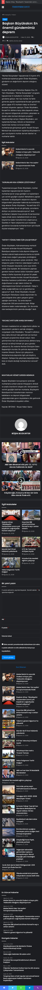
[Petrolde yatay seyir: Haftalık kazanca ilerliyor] (8, 789)
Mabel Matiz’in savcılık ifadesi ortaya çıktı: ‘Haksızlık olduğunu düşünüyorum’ (28, 152)
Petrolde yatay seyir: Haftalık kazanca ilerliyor (26, 787)
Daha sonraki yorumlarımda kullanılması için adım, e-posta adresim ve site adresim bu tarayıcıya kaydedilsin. (21, 647)
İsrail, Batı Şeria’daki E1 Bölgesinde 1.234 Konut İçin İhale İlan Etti (18, 866)
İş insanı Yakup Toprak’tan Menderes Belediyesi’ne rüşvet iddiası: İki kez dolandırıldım (27, 809)
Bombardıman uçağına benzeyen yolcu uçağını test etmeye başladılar (27, 831)
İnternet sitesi (7, 636)
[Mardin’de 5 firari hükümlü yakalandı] (11, 542)
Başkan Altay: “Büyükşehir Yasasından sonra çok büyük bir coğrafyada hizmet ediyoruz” (11, 526)
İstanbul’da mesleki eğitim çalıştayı (30, 559)
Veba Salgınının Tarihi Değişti (11, 571)
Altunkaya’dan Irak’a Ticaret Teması (24, 752)
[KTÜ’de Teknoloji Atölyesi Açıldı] (31, 542)
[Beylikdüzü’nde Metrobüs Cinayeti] (8, 822)
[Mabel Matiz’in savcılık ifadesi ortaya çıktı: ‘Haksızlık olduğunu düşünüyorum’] (8, 152)
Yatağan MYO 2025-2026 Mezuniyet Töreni (26, 797)
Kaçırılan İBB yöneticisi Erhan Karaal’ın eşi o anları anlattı (30, 525)
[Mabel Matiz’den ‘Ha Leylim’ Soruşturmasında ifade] (8, 165)
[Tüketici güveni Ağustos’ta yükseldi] (8, 724)
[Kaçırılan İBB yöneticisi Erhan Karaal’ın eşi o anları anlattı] (31, 515)
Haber (14, 15)
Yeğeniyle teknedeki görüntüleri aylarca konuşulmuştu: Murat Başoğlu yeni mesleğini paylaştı (25, 854)
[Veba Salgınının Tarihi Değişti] (11, 562)
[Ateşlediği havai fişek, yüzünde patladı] (8, 843)
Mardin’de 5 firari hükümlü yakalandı (9, 550)
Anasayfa (7, 15)
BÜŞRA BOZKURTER (11, 37)
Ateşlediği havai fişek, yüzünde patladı (25, 841)
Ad (3, 619)
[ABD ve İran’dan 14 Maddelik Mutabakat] (8, 773)
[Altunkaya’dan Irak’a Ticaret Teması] (8, 754)
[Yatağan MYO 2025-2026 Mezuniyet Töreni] (8, 799)
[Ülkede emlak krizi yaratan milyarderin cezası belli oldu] (8, 876)
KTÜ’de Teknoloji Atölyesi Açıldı (29, 550)
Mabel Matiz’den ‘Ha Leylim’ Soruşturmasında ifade (27, 688)
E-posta (5, 628)
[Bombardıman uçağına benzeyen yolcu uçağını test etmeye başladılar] (8, 832)
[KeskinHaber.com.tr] (21, 7)
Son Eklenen (21, 667)
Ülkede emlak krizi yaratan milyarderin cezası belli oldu (27, 874)
